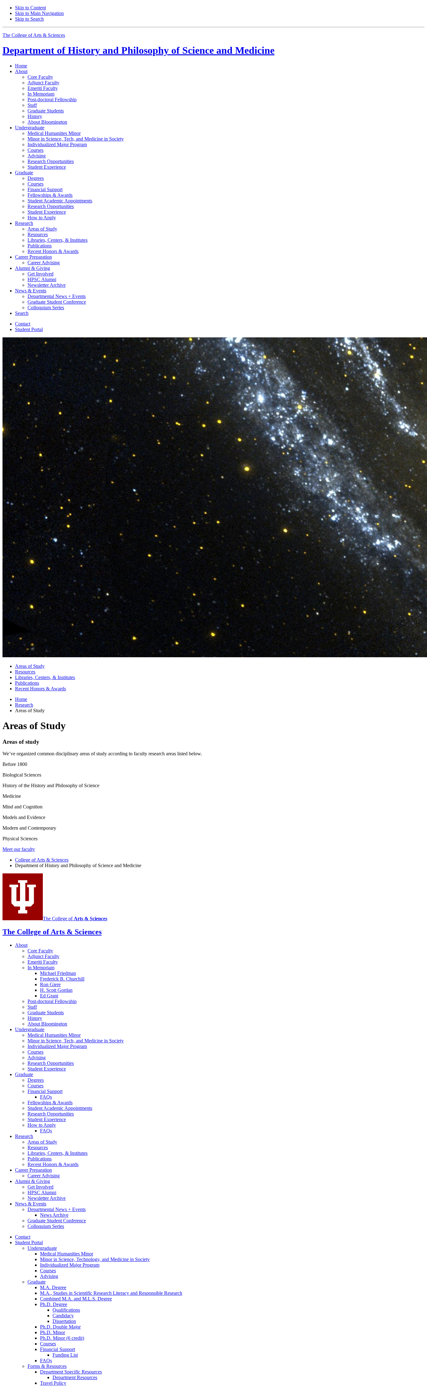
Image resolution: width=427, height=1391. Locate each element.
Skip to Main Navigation (39, 13)
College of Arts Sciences (41, 859)
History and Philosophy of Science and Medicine (138, 50)
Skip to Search (29, 19)
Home (21, 65)
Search (21, 313)
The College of (75, 918)
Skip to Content (30, 7)
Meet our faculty (19, 849)
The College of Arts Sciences (34, 35)
